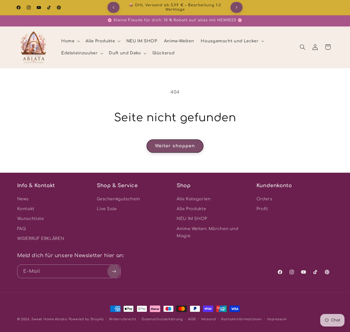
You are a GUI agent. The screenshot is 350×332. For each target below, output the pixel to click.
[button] (70, 41)
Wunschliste (30, 218)
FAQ (21, 229)
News (23, 199)
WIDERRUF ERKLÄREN (40, 238)
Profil (262, 209)
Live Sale (107, 209)
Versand (208, 319)
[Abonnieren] (113, 271)
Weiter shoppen (175, 145)
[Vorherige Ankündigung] (113, 7)
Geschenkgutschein (118, 199)
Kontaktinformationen (241, 319)
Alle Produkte (191, 209)
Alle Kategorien (194, 199)
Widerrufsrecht (122, 319)
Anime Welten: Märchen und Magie (207, 232)
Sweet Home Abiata (49, 319)
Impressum (277, 319)
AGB (192, 319)
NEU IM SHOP (192, 218)
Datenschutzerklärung (162, 319)
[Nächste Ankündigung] (237, 7)
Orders (264, 199)
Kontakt (25, 209)
